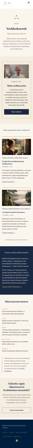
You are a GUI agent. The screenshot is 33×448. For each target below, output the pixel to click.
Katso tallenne (16, 112)
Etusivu (5, 432)
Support (11, 432)
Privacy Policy (7, 436)
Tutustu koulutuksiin (16, 410)
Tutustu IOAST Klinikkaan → (12, 287)
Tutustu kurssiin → (8, 182)
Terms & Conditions (21, 432)
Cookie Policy (17, 436)
